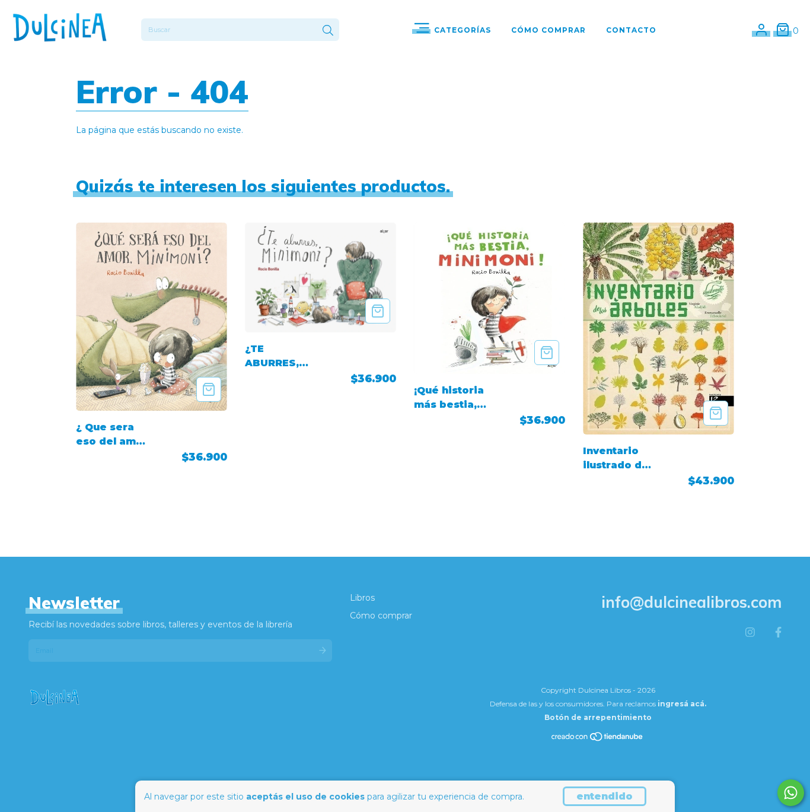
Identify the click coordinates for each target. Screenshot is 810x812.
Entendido (604, 796)
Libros (362, 597)
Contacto (631, 30)
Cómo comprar (381, 615)
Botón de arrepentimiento (598, 717)
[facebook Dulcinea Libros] (778, 632)
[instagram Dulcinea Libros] (750, 632)
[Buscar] (328, 30)
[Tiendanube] (597, 739)
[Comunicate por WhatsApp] (790, 792)
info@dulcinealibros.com (691, 602)
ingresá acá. (682, 703)
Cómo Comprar (548, 30)
